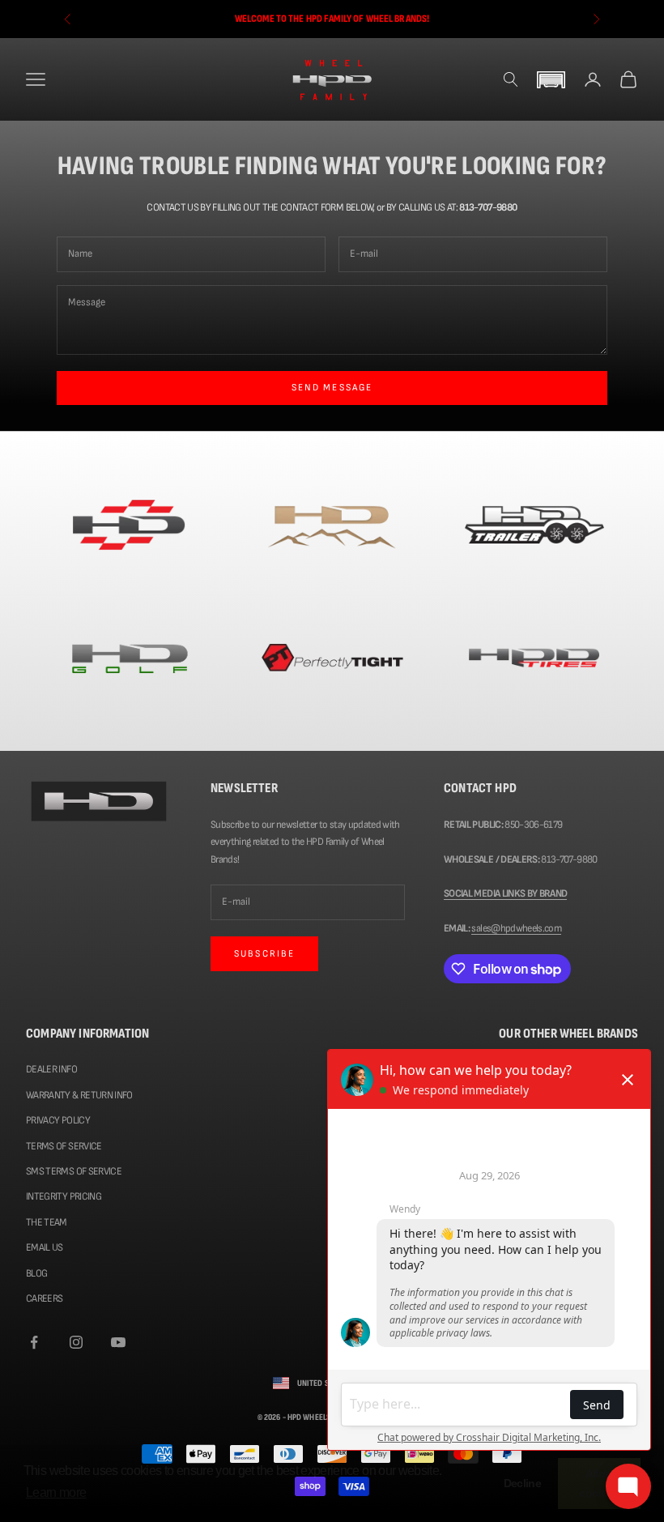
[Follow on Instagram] (76, 1342)
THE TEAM (46, 1222)
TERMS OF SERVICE (64, 1146)
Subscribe (264, 954)
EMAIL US (44, 1247)
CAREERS (44, 1298)
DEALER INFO (51, 1069)
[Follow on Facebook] (34, 1342)
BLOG (36, 1273)
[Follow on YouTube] (118, 1342)
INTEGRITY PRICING (63, 1196)
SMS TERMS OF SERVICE (73, 1171)
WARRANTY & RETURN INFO (79, 1095)
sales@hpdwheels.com (516, 928)
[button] (550, 80)
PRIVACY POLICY (58, 1120)
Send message (332, 388)
